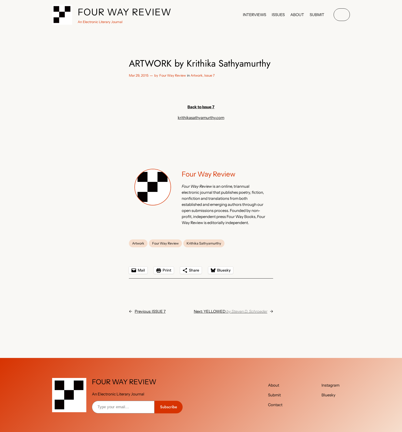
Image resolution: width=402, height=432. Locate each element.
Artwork (197, 75)
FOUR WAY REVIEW (125, 12)
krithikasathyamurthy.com (201, 117)
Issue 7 (209, 75)
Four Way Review (172, 75)
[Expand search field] (342, 14)
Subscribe (168, 407)
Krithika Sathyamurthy (204, 243)
